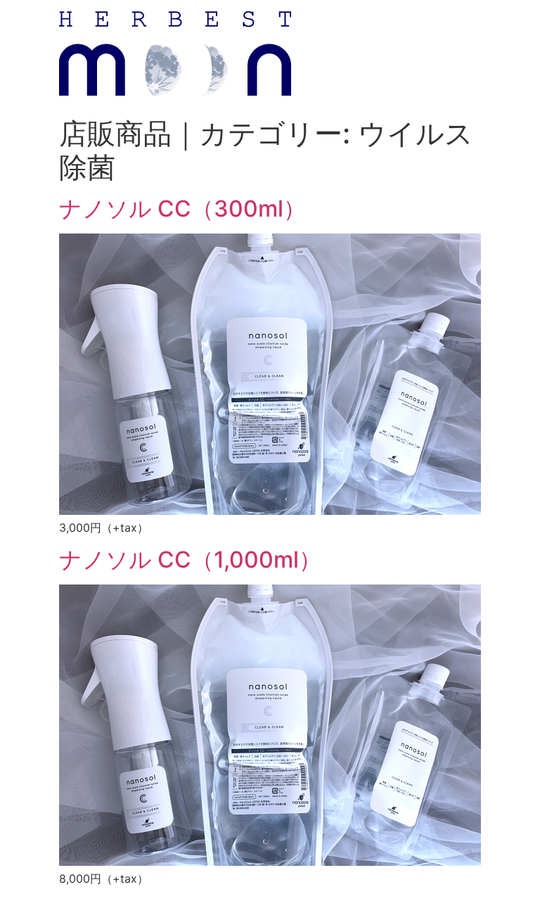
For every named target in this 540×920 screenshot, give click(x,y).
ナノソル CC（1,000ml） (190, 559)
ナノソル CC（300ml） (182, 208)
